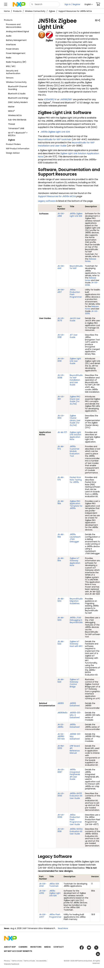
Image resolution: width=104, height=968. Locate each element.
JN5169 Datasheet (75, 704)
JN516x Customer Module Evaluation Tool (74, 451)
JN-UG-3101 (60, 397)
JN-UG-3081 (60, 336)
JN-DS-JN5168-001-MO (61, 736)
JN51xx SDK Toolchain (54, 885)
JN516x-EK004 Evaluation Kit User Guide (76, 831)
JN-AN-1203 (60, 618)
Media (47, 947)
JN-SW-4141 (61, 267)
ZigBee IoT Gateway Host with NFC (76, 644)
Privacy (7, 961)
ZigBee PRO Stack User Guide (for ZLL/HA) (75, 400)
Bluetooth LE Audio (16, 93)
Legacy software (47, 201)
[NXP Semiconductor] (19, 4)
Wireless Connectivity (35, 11)
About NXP (10, 947)
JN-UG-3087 (60, 770)
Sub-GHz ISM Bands (17, 119)
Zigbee (52, 11)
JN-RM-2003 (60, 747)
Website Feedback (11, 964)
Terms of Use (17, 961)
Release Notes (90, 260)
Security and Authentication (13, 72)
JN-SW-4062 (42, 892)
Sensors (9, 77)
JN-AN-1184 (60, 502)
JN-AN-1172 (60, 447)
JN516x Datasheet (75, 725)
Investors (36, 947)
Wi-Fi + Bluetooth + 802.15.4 (17, 134)
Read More (63, 928)
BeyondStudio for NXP (76, 267)
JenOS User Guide (75, 319)
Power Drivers (12, 49)
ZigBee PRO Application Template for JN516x (76, 505)
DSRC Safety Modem (18, 102)
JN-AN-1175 (60, 478)
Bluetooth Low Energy (18, 98)
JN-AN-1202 (60, 599)
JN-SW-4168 (61, 214)
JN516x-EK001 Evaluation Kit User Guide (76, 796)
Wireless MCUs (15, 115)
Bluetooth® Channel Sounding (17, 88)
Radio (8, 57)
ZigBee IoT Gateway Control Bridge (74, 683)
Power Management (15, 53)
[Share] (99, 20)
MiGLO (11, 110)
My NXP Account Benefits (18, 951)
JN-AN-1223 (60, 680)
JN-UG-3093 (60, 794)
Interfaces (11, 44)
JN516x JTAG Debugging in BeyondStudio (76, 620)
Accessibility (41, 961)
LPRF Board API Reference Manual (75, 749)
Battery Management (16, 40)
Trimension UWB (16, 128)
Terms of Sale (29, 961)
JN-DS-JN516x (60, 725)
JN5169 (60, 703)
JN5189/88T (66, 99)
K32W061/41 (50, 99)
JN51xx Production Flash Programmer (76, 293)
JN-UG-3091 (60, 359)
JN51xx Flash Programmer (55, 915)
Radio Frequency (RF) (16, 62)
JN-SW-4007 (42, 915)
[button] (88, 4)
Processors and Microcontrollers (13, 25)
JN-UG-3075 (60, 319)
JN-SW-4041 (42, 885)
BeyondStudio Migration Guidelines (76, 601)
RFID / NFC (11, 66)
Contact (58, 947)
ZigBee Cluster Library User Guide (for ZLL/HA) (75, 420)
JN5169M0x (62, 712)
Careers (23, 947)
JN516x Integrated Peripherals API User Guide (75, 774)
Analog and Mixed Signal (17, 31)
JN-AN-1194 (60, 559)
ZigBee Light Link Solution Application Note (68, 155)
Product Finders (13, 144)
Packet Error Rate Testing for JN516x (76, 479)
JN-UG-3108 (60, 830)
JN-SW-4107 (61, 290)
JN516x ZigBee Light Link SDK (55, 131)
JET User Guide (73, 336)
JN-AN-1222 (60, 642)
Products (17, 11)
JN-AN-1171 (62, 432)
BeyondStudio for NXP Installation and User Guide (66, 144)
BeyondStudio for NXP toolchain (54, 139)
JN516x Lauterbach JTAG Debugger (75, 538)
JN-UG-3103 (60, 416)
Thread (11, 124)
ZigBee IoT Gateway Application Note (75, 562)
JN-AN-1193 (60, 535)
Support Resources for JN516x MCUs (75, 11)
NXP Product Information (17, 148)
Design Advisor (13, 153)
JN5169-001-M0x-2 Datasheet (75, 715)
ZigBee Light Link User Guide (75, 361)
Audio (8, 35)
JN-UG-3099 (91, 312)
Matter (11, 106)
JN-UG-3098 (91, 283)
